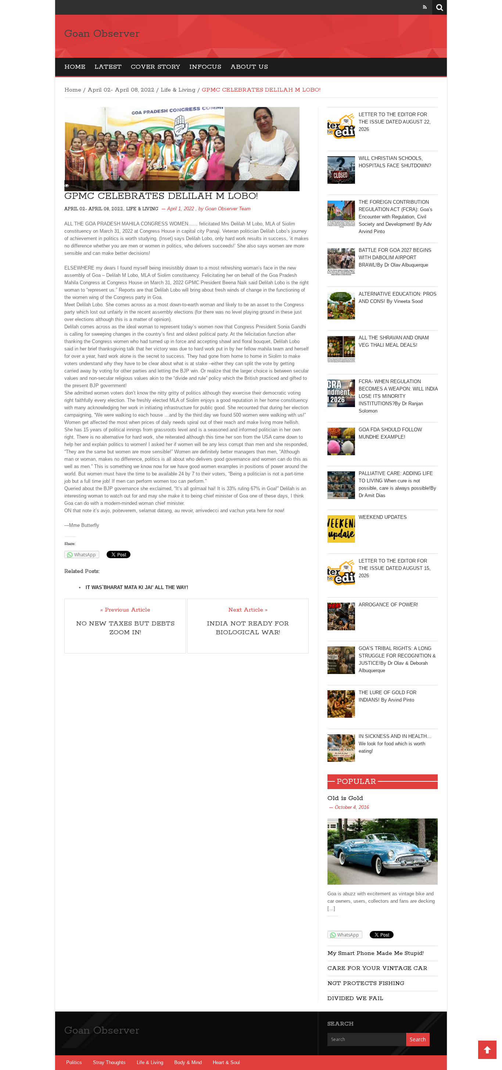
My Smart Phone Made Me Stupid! (375, 953)
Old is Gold (345, 798)
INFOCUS (205, 67)
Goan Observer (101, 33)
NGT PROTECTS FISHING (365, 983)
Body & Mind (188, 1062)
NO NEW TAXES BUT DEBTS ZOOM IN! (125, 628)
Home (74, 67)
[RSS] (425, 7)
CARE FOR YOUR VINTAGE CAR (377, 968)
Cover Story (155, 67)
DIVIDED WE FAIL (355, 998)
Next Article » (248, 610)
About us (249, 67)
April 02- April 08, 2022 (120, 90)
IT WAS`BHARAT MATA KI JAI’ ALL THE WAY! (137, 587)
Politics (74, 1062)
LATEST (108, 67)
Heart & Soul (226, 1062)
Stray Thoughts (109, 1062)
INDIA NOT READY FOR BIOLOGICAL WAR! (248, 628)
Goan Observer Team (228, 208)
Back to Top (487, 1050)
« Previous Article (125, 610)
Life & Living (178, 90)
